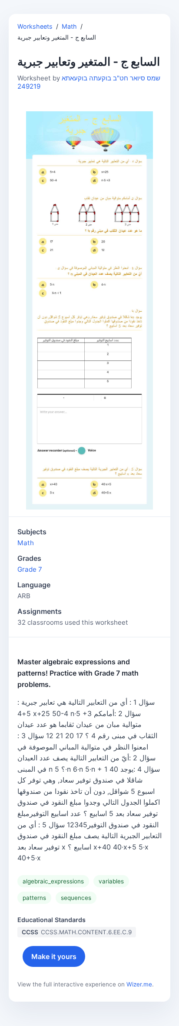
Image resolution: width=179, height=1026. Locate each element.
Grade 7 (29, 569)
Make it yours (53, 956)
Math (69, 26)
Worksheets (35, 26)
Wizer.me (139, 984)
